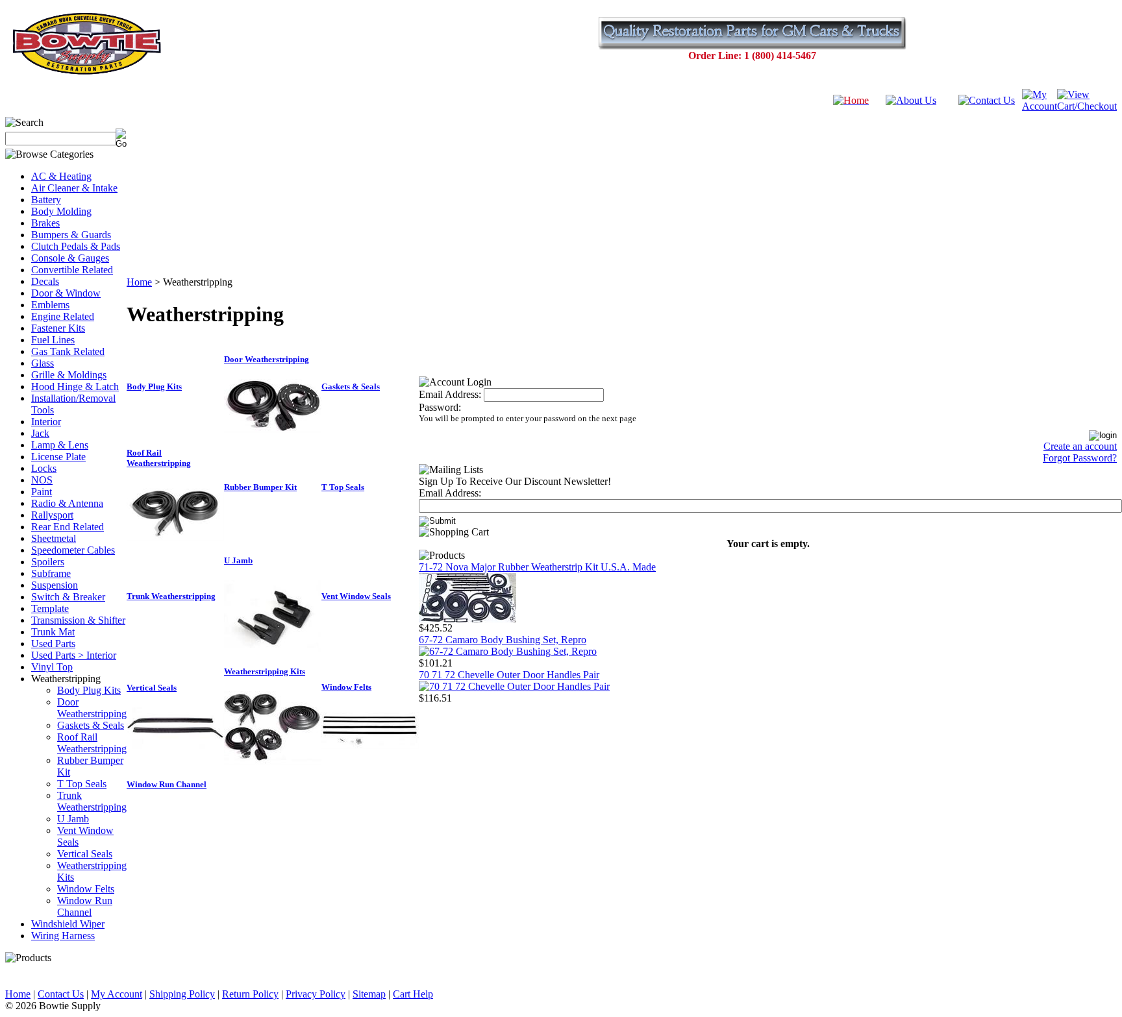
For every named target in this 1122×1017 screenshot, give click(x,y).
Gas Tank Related (68, 351)
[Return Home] (851, 100)
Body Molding (61, 211)
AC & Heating (61, 176)
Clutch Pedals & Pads (75, 246)
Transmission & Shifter (78, 620)
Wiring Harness (63, 935)
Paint (41, 491)
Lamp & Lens (59, 444)
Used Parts (53, 643)
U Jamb (73, 818)
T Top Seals (81, 783)
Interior (46, 421)
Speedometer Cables (73, 550)
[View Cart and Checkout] (1087, 106)
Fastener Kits (58, 328)
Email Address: (450, 394)
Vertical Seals (84, 853)
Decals (45, 281)
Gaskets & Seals (90, 725)
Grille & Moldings (68, 374)
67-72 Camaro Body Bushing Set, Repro (502, 639)
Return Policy (250, 993)
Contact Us (61, 993)
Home (139, 282)
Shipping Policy (182, 993)
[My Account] (1039, 106)
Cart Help (413, 993)
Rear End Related (67, 526)
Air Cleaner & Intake (74, 187)
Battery (46, 199)
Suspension (54, 585)
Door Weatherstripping (92, 707)
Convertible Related (72, 269)
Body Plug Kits (89, 690)
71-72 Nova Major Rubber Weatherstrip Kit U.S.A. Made (537, 566)
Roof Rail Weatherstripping (92, 742)
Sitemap (369, 993)
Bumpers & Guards (71, 234)
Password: (440, 407)
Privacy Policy (315, 993)
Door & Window (66, 293)
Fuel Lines (53, 339)
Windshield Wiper (68, 923)
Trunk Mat (53, 631)
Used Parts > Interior (73, 655)
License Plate (58, 456)
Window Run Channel (84, 906)
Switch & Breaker (68, 596)
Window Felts (85, 888)
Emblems (50, 304)
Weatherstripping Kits (264, 671)
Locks (43, 468)
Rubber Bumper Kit (260, 487)
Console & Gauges (70, 257)
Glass (42, 363)
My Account (116, 993)
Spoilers (47, 561)
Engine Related (62, 316)
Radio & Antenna (67, 503)
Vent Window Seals (356, 596)
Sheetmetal (53, 538)
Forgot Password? (1080, 457)
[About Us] (911, 100)
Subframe (51, 573)
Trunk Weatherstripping (92, 801)
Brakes (45, 222)
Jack (40, 433)
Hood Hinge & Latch (75, 386)
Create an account (1080, 446)
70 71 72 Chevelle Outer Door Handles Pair (509, 674)
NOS (42, 479)
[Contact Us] (986, 100)
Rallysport (52, 515)
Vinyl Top (52, 666)
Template (50, 608)
